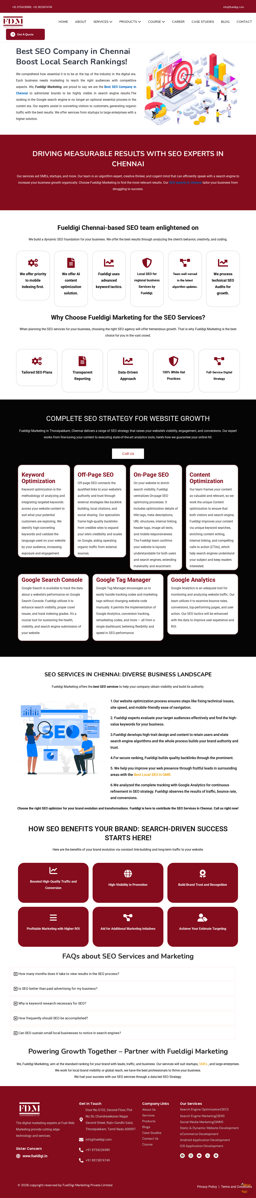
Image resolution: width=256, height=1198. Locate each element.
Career (178, 22)
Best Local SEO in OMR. (152, 774)
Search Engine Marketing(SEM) (202, 1116)
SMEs (203, 1064)
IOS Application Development (201, 1146)
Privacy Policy (207, 1187)
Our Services (191, 1103)
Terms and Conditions (236, 1187)
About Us (149, 1109)
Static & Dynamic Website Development (209, 1128)
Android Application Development (205, 1140)
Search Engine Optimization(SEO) (204, 1109)
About (80, 22)
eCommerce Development (199, 1134)
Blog (225, 22)
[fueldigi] (30, 1109)
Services (101, 22)
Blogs (146, 1127)
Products (128, 22)
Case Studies (203, 22)
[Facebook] (182, 1155)
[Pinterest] (216, 1155)
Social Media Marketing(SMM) (201, 1122)
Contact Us (150, 1138)
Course (155, 22)
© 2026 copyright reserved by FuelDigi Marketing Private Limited (65, 1185)
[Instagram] (190, 1155)
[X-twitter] (207, 1155)
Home (63, 22)
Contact (244, 22)
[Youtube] (199, 1155)
